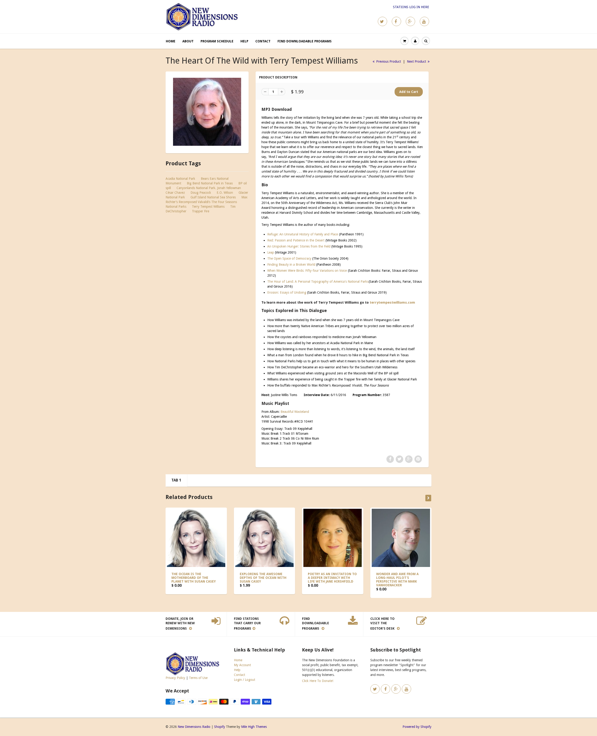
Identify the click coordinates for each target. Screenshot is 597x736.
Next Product (417, 61)
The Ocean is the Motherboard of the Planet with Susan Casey (193, 577)
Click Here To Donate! (317, 681)
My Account (242, 665)
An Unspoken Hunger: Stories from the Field (298, 246)
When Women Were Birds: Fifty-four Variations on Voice (307, 270)
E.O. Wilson (225, 192)
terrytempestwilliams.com (392, 302)
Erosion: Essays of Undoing (286, 292)
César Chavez (175, 192)
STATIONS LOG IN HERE (411, 7)
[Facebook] (396, 21)
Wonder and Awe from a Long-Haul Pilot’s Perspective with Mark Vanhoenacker (397, 579)
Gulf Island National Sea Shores (213, 197)
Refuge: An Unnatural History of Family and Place (302, 234)
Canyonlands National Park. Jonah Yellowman (209, 188)
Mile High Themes (254, 727)
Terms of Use (198, 678)
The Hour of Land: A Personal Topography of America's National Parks (317, 281)
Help (244, 41)
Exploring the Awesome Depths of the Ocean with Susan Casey (263, 577)
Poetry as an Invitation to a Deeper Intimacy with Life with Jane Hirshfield (332, 577)
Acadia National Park (180, 178)
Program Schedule (217, 41)
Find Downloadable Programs (305, 41)
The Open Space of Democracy (289, 258)
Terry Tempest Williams (208, 206)
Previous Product (388, 61)
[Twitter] (382, 21)
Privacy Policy (175, 678)
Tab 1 (176, 480)
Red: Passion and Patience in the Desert (295, 240)
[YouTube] (424, 21)
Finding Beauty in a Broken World (291, 264)
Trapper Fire (200, 211)
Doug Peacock (201, 192)
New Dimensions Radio (194, 727)
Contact (263, 41)
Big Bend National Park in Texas (210, 183)
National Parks (176, 206)
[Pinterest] (410, 21)
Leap (270, 252)
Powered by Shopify (417, 727)
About (188, 41)
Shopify (219, 727)
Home (170, 41)
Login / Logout (244, 680)
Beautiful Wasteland (295, 412)
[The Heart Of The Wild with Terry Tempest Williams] (207, 111)
